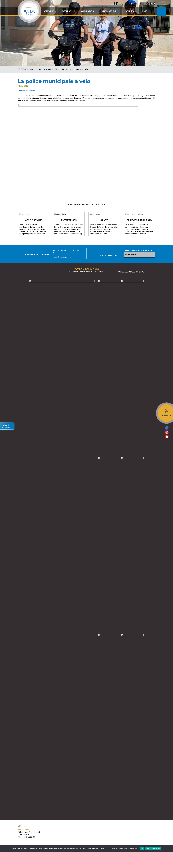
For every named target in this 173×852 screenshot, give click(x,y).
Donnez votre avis (37, 254)
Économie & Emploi (87, 11)
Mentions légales (153, 848)
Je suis (144, 11)
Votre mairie (49, 11)
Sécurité (31, 91)
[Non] (170, 848)
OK (142, 848)
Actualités (129, 11)
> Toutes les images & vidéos (130, 272)
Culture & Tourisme (109, 11)
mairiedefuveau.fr (37, 69)
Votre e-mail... (131, 254)
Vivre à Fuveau (67, 11)
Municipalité (59, 69)
